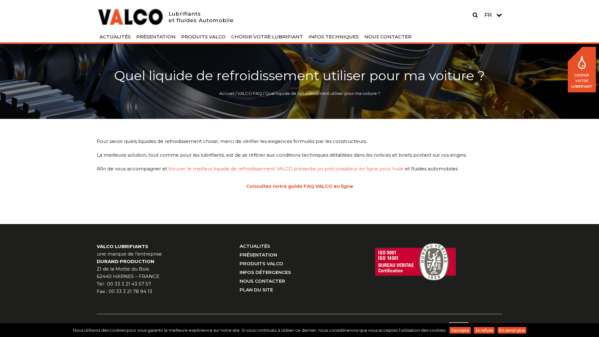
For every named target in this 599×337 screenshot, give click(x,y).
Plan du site (256, 290)
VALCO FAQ (249, 93)
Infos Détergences (265, 272)
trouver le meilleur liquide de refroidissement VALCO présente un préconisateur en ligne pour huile (286, 169)
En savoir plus (512, 330)
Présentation (258, 255)
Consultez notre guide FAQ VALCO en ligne (299, 186)
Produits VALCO (261, 263)
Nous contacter (262, 281)
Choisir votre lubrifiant (581, 81)
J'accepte (460, 330)
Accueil (226, 93)
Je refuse (484, 330)
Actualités (255, 246)
